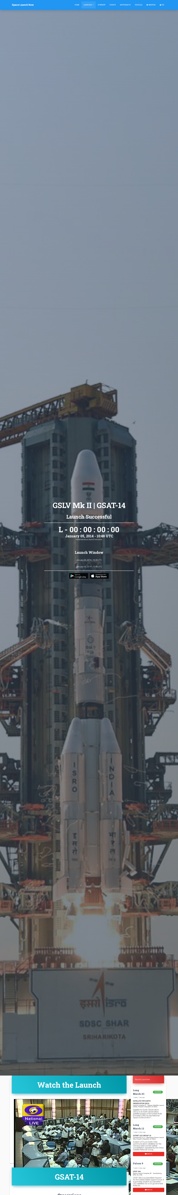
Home (77, 5)
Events (113, 5)
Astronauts (125, 5)
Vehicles (138, 5)
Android (152, 5)
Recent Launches (142, 1079)
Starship (101, 5)
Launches (88, 5)
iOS (162, 5)
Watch (149, 1154)
